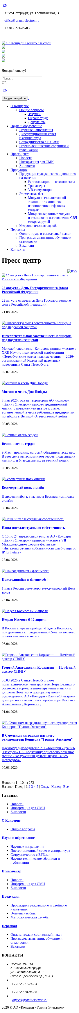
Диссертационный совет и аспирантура (37, 136)
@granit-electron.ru (21, 20)
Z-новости (27, 166)
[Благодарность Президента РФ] (3, 47)
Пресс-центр (20, 154)
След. (45, 786)
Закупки (34, 114)
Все (66, 786)
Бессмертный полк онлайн (23, 487)
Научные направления (36, 130)
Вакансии (26, 245)
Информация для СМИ (36, 162)
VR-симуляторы (40, 190)
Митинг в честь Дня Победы (24, 392)
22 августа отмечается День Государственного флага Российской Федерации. (36, 302)
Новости (25, 158)
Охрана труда (38, 118)
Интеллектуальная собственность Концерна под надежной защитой (37, 338)
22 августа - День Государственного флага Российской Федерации (35, 290)
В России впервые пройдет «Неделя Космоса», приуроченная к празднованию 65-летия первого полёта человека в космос (38, 632)
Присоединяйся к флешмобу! (25, 579)
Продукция (19, 170)
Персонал (18, 229)
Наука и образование (26, 126)
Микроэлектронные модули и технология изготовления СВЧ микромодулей (52, 217)
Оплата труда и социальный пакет (45, 233)
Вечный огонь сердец (18, 444)
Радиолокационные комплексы (51, 182)
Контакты (18, 249)
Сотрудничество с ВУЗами (39, 142)
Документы (36, 122)
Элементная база (31, 194)
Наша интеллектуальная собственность (33, 528)
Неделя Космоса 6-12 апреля (24, 619)
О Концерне (20, 106)
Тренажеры (36, 186)
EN (5, 5)
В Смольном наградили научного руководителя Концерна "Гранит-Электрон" (37, 737)
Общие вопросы (31, 110)
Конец (56, 786)
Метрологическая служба (38, 225)
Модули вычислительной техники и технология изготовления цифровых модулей (47, 204)
